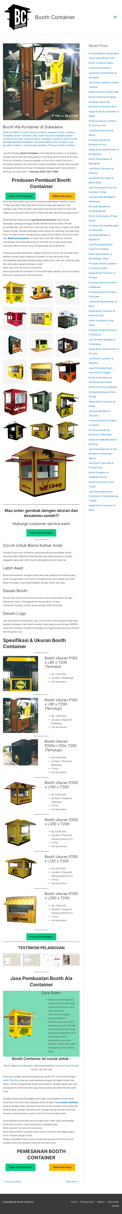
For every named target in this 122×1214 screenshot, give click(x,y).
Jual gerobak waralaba (35, 145)
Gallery (101, 1201)
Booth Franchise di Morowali (104, 91)
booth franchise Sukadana (52, 135)
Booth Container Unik (25, 135)
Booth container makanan (43, 132)
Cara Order (113, 1201)
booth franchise (11, 1080)
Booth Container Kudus (101, 62)
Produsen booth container (61, 145)
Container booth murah (65, 138)
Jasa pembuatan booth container (51, 142)
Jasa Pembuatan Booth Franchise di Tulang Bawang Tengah (103, 496)
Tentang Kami (87, 1201)
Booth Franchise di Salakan (103, 387)
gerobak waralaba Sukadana (17, 142)
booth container (69, 1102)
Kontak (115, 1205)
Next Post (72, 1181)
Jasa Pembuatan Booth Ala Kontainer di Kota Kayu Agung (103, 453)
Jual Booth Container (100, 67)
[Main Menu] (115, 17)
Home (74, 1201)
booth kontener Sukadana (37, 138)
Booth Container (55, 17)
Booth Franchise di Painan (102, 97)
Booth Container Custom (16, 132)
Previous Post (12, 1181)
